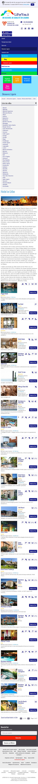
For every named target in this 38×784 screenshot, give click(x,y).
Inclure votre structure (7, 70)
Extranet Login (21, 774)
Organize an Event (9, 758)
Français (6, 32)
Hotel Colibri (4, 532)
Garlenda (5, 144)
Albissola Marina (7, 113)
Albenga (5, 109)
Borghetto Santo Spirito (9, 125)
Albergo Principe (5, 641)
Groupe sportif (17, 80)
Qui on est (4, 45)
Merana (5, 151)
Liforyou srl (16, 780)
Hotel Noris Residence (7, 448)
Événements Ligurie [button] (7, 63)
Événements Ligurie (19, 759)
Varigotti (5, 184)
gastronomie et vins (7, 751)
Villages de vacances (13, 764)
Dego (4, 139)
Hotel (22, 762)
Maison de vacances (26, 764)
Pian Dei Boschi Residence (22, 702)
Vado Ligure (6, 179)
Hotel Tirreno (21, 372)
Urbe (34, 98)
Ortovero (5, 158)
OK (32, 4)
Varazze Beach (7, 182)
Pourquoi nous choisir (6, 42)
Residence (34, 762)
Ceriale (5, 137)
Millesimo (5, 153)
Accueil (3, 38)
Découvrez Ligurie (6, 49)
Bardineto (5, 120)
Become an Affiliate (9, 743)
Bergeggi (5, 123)
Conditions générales (23, 772)
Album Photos (7, 87)
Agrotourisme (16, 762)
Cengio (5, 135)
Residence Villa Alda (21, 616)
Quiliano (5, 167)
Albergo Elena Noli (23, 387)
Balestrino (5, 118)
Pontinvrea (6, 165)
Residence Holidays (6, 661)
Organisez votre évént (7, 80)
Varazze (5, 181)
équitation (11, 753)
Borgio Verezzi (7, 127)
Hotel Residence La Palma (21, 459)
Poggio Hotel (4, 294)
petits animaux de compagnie (22, 753)
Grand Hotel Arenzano (7, 329)
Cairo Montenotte (7, 128)
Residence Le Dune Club (21, 402)
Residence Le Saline (6, 607)
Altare (4, 114)
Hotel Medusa (20, 543)
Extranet (4, 73)
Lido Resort (21, 508)
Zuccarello (5, 186)
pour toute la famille (31, 749)
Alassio (5, 107)
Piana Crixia (6, 161)
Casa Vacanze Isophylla (20, 492)
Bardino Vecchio (7, 121)
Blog (25, 758)
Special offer (31, 758)
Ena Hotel (20, 304)
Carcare (5, 132)
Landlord (27, 762)
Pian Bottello (6, 160)
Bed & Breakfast (7, 762)
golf (15, 751)
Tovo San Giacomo (8, 175)
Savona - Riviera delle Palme (24, 98)
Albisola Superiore (8, 111)
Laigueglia (5, 146)
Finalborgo (6, 141)
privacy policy (26, 4)
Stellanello (5, 174)
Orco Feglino (6, 156)
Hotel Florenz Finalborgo (7, 569)
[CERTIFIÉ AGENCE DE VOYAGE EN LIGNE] (4, 23)
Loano (4, 148)
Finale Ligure (6, 142)
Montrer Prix (33, 292)
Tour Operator (5, 56)
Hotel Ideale (21, 339)
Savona (5, 170)
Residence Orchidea (21, 685)
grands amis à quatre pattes (10, 749)
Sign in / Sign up (6, 35)
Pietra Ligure (6, 163)
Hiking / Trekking (21, 751)
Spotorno (5, 172)
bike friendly (22, 749)
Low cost (24, 771)
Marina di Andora (7, 149)
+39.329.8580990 (28, 22)
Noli (4, 154)
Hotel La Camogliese (21, 671)
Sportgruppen (19, 758)
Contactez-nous (5, 52)
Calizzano (5, 130)
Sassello (5, 168)
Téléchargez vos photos (27, 80)
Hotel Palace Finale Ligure (21, 475)
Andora (5, 116)
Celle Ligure (6, 134)
